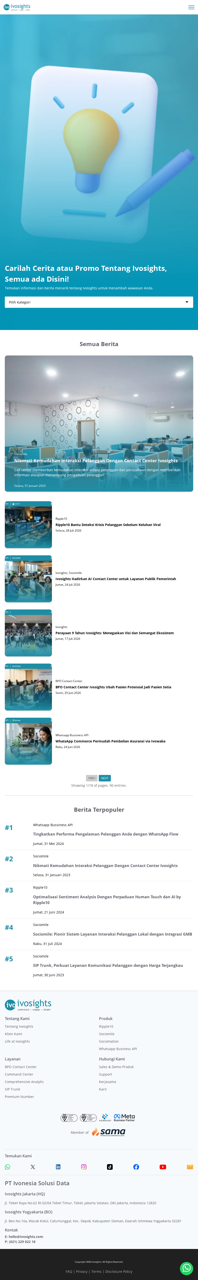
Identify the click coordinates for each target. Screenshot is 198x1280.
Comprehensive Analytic (24, 1081)
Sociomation (109, 1041)
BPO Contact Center (21, 1067)
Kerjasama (107, 1081)
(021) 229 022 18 (22, 1241)
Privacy (81, 1271)
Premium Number (19, 1096)
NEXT (104, 778)
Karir (103, 1089)
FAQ (69, 1271)
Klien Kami (13, 1034)
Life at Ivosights (17, 1041)
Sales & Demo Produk (116, 1067)
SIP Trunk (12, 1089)
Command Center (19, 1074)
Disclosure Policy (118, 1271)
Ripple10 (106, 1026)
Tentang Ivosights (19, 1026)
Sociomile (106, 1034)
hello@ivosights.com (26, 1236)
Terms (96, 1271)
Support (105, 1074)
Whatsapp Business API (118, 1048)
